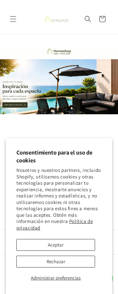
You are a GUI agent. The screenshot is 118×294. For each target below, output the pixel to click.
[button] (13, 19)
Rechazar (56, 261)
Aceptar (56, 245)
